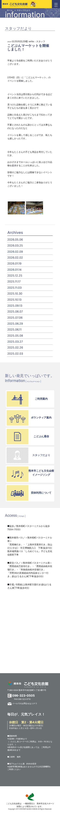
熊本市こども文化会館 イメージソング (41, 472)
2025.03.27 (15, 341)
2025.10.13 (14, 299)
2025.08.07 (15, 311)
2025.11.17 (14, 281)
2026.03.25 (15, 245)
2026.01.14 (14, 269)
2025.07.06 (15, 317)
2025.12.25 (14, 275)
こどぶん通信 (41, 436)
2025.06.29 (15, 323)
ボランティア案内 (41, 417)
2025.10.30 (14, 293)
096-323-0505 (23, 695)
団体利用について (41, 492)
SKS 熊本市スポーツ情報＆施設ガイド (30, 797)
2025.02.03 (15, 353)
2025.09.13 (14, 305)
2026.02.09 (15, 251)
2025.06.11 (14, 329)
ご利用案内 (41, 398)
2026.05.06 (15, 239)
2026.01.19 (14, 263)
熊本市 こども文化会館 (28, 684)
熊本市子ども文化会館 (18, 4)
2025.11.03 (14, 287)
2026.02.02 (15, 257)
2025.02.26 (15, 347)
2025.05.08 (15, 335)
